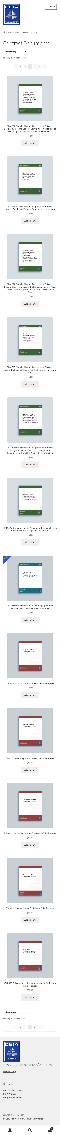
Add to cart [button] (30, 143)
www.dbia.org (9, 1071)
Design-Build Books (12, 1097)
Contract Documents (22, 32)
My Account (10, 1130)
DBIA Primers (9, 1093)
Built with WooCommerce (30, 1118)
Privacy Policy (9, 1118)
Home (8, 32)
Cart (46, 1128)
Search (30, 1130)
